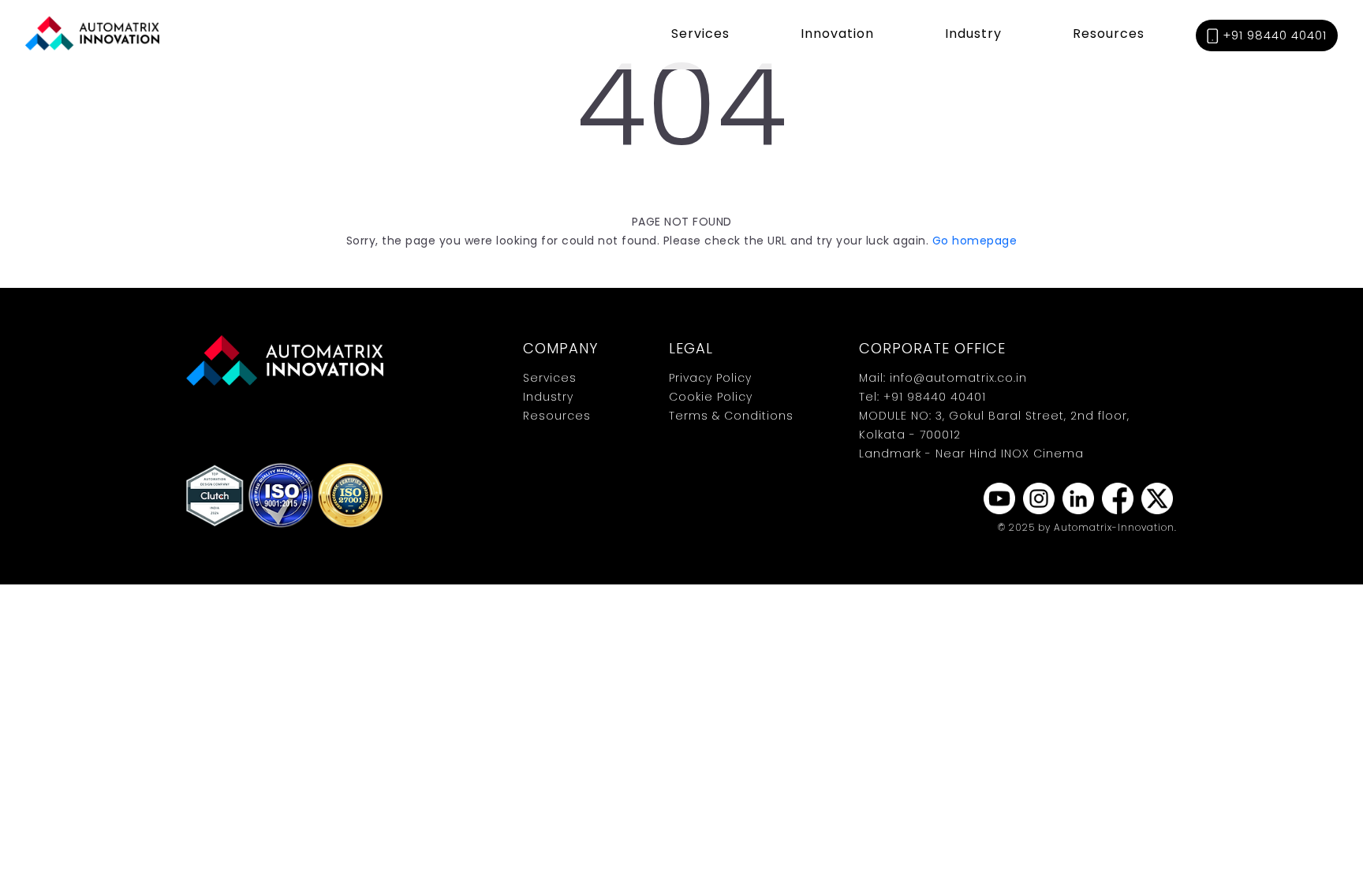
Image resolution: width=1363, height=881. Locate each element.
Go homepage (975, 240)
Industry (973, 33)
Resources (1109, 33)
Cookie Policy (710, 397)
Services (700, 33)
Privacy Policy (710, 378)
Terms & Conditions (731, 416)
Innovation (837, 33)
